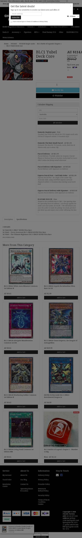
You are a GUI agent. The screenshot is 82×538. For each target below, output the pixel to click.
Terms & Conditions (32, 21)
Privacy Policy (44, 21)
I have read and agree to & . (30, 21)
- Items (72, 16)
